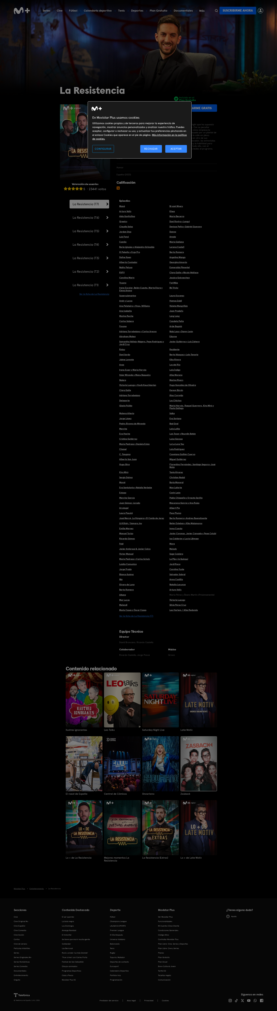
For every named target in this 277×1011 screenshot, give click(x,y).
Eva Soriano (175, 418)
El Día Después (116, 935)
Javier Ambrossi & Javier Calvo (135, 549)
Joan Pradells (176, 311)
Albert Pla (174, 508)
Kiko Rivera (175, 359)
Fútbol (73, 10)
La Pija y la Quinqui (178, 559)
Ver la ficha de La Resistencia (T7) (136, 616)
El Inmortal (66, 935)
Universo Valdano (117, 939)
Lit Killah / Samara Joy (130, 523)
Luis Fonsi (124, 236)
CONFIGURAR (103, 148)
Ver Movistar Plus (165, 917)
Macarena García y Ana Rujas (184, 503)
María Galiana (176, 242)
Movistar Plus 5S (69, 980)
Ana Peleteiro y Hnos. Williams (134, 306)
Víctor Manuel (126, 554)
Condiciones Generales (168, 930)
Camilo (122, 242)
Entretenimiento (21, 975)
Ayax (121, 364)
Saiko (172, 413)
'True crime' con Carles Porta (74, 957)
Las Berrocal (67, 948)
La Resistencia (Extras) (155, 857)
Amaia (172, 236)
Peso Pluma (175, 513)
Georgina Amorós (178, 262)
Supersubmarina (127, 295)
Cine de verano (20, 944)
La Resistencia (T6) (86, 218)
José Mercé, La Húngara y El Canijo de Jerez (141, 518)
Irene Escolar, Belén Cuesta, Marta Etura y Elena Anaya (141, 289)
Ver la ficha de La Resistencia (94, 294)
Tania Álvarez (176, 472)
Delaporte (124, 400)
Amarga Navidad (69, 930)
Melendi (123, 605)
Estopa (122, 492)
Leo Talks (109, 730)
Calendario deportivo (98, 10)
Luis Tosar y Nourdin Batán (182, 433)
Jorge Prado (125, 569)
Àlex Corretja (176, 395)
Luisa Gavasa (176, 439)
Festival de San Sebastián (73, 962)
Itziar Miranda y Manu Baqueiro (135, 375)
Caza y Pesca (67, 975)
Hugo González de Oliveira (182, 385)
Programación (116, 980)
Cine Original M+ (21, 921)
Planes (161, 953)
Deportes (137, 10)
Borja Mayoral (176, 482)
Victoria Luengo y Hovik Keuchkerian (137, 385)
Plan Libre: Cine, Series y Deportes (173, 944)
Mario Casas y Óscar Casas (132, 610)
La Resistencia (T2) (86, 271)
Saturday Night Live (153, 730)
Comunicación (164, 980)
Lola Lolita (174, 428)
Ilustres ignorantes (76, 730)
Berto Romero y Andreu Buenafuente (188, 518)
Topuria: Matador (117, 957)
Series (46, 10)
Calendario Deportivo (119, 971)
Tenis (121, 10)
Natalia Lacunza (177, 584)
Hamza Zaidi (175, 300)
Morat (122, 482)
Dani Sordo (124, 354)
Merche (123, 428)
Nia (120, 579)
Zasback (185, 793)
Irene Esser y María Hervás (132, 370)
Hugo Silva (124, 464)
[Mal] (69, 188)
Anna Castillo (176, 579)
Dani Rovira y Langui (179, 221)
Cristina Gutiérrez (128, 439)
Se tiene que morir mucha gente (76, 939)
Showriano (148, 793)
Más (202, 10)
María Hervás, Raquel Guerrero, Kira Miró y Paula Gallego (191, 407)
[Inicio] (22, 10)
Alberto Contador (128, 262)
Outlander (66, 944)
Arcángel (124, 508)
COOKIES (165, 1000)
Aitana (122, 594)
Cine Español (19, 926)
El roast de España (76, 793)
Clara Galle (125, 390)
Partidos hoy (115, 975)
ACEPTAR (176, 148)
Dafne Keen (125, 257)
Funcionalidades (165, 921)
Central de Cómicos (115, 793)
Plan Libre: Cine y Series (168, 948)
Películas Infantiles (22, 948)
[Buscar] (216, 10)
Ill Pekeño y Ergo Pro (129, 252)
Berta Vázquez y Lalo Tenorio (183, 354)
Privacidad (148, 1000)
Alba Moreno (175, 375)
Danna (172, 231)
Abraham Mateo (127, 336)
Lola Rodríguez (177, 449)
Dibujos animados (69, 966)
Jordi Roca (174, 564)
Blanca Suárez (126, 574)
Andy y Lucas (125, 300)
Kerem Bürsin (176, 390)
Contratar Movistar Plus (168, 939)
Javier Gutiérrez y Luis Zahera (184, 341)
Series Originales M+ (22, 957)
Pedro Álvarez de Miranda (132, 423)
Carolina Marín (126, 277)
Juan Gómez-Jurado (129, 503)
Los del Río (174, 364)
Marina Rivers (176, 380)
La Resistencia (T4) (86, 244)
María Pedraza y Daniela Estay (134, 444)
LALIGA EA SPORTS (118, 926)
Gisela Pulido (125, 405)
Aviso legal (131, 1000)
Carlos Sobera (126, 321)
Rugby (112, 953)
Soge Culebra (176, 554)
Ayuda (233, 916)
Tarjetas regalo (164, 975)
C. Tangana (124, 454)
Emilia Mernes (126, 528)
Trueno (122, 282)
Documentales (183, 10)
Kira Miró (123, 472)
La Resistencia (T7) (86, 204)
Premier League (117, 930)
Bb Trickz (173, 287)
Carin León (174, 492)
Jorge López (125, 418)
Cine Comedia (20, 930)
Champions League (118, 921)
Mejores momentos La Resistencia (116, 859)
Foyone (123, 326)
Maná (122, 206)
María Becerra (176, 216)
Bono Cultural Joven (167, 966)
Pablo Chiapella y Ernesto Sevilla (185, 498)
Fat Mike (173, 282)
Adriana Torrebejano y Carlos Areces (138, 331)
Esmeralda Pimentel (179, 267)
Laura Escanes (176, 295)
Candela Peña (176, 321)
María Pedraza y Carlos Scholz (134, 559)
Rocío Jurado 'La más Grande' (75, 953)
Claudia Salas (126, 226)
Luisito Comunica (128, 564)
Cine (60, 10)
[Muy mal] (65, 188)
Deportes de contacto (119, 962)
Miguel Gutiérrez (177, 459)
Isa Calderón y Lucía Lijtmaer (184, 538)
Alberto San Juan (128, 459)
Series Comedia (20, 966)
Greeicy (123, 221)
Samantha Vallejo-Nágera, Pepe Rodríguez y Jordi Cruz (141, 343)
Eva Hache (124, 433)
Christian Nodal (177, 477)
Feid (121, 543)
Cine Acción (19, 935)
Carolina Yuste (176, 569)
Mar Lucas (124, 600)
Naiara (122, 380)
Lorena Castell (176, 247)
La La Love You (176, 444)
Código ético (163, 935)
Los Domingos (68, 926)
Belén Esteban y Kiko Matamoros (185, 523)
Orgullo (17, 980)
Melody (173, 549)
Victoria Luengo (177, 600)
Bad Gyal (173, 423)
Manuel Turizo (126, 533)
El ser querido (68, 917)
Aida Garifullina (127, 216)
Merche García (127, 498)
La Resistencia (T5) (86, 231)
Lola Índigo (174, 370)
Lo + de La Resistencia (79, 857)
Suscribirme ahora (238, 10)
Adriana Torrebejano (129, 395)
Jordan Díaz (125, 231)
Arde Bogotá (175, 326)
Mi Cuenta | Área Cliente (168, 926)
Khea (172, 211)
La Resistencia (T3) (86, 258)
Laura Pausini (126, 513)
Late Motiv (186, 730)
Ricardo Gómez (127, 538)
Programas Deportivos (71, 971)
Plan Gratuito (158, 10)
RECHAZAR (151, 148)
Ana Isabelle (125, 311)
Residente (174, 349)
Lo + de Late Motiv (191, 857)
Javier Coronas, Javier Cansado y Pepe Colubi (192, 533)
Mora (172, 543)
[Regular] (73, 188)
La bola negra (68, 921)
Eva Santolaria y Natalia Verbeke (135, 487)
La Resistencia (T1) (86, 285)
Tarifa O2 (162, 971)
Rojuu (122, 349)
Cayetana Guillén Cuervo (182, 454)
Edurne (173, 336)
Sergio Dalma (126, 477)
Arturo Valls (125, 211)
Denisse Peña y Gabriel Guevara (185, 226)
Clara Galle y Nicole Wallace (183, 272)
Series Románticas (22, 962)
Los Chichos (175, 400)
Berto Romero (176, 252)
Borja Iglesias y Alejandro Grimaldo (136, 247)
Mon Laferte (175, 487)
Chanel (123, 449)
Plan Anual (162, 962)
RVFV (122, 272)
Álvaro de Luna (126, 584)
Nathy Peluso (125, 267)
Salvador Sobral (177, 574)
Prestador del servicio (109, 1000)
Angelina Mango (177, 257)
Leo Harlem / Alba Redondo (183, 610)
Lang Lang (174, 316)
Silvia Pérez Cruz (177, 605)
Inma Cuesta (175, 528)
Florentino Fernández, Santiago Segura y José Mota (192, 465)
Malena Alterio (126, 413)
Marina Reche (126, 316)
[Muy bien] (81, 188)
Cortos (17, 939)
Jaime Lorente (126, 359)
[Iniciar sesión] (260, 10)
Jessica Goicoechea (179, 277)
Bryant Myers (176, 206)
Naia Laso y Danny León (181, 331)
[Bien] (77, 188)
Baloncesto (115, 944)
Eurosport (114, 966)
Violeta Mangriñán (178, 306)
